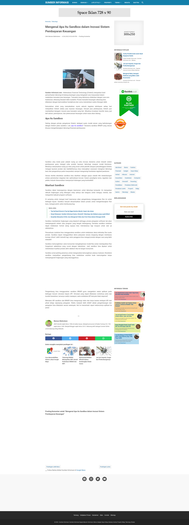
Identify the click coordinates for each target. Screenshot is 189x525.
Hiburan (124, 174)
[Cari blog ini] (142, 2)
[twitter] (70, 338)
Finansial (118, 171)
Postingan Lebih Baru (53, 467)
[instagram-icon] (91, 479)
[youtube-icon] (104, 479)
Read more (123, 299)
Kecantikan (118, 178)
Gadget (126, 171)
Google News (80, 470)
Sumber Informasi (57, 2)
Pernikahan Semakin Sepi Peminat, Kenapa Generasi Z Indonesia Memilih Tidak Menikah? (125, 304)
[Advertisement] (78, 53)
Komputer (137, 178)
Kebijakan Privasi (85, 515)
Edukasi (84, 2)
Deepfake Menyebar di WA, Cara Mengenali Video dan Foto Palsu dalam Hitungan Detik (78, 217)
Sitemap (113, 515)
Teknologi (125, 192)
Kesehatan (128, 178)
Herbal (117, 174)
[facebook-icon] (84, 479)
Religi (137, 188)
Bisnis (74, 2)
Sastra (136, 2)
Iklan (101, 515)
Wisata (127, 2)
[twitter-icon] (98, 479)
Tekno (117, 2)
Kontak (107, 515)
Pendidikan (118, 185)
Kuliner (117, 181)
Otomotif (125, 181)
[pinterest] (87, 338)
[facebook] (53, 338)
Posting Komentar (84, 36)
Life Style (95, 2)
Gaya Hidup (134, 171)
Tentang (76, 515)
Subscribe (129, 217)
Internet (132, 174)
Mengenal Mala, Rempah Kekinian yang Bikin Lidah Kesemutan (131, 75)
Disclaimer (95, 515)
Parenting (133, 181)
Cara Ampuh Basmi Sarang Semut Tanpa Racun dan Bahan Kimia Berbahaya (126, 293)
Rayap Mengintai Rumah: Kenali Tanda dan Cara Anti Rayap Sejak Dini (124, 325)
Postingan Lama (105, 467)
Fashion (132, 167)
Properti (107, 2)
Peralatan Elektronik (131, 185)
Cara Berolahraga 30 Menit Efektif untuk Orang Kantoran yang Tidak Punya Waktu (123, 336)
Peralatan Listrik (120, 188)
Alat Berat (118, 167)
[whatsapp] (103, 338)
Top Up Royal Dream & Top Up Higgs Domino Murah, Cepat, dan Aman (72, 211)
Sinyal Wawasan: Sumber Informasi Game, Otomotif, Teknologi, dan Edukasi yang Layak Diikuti (80, 214)
